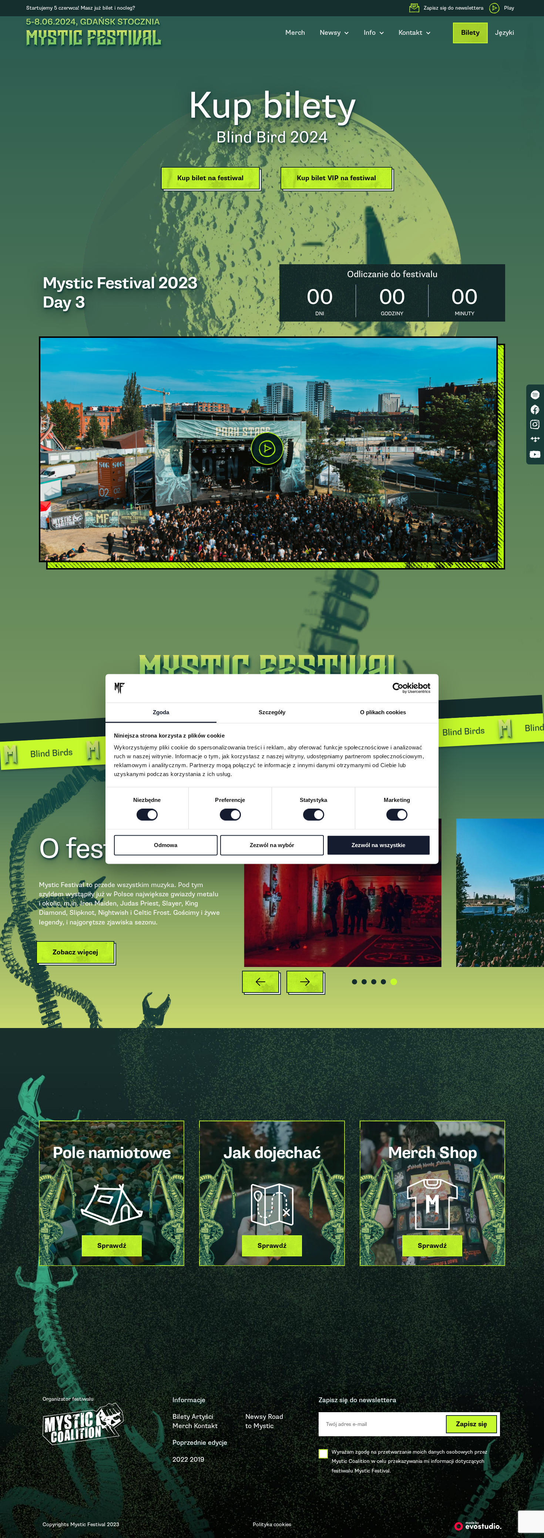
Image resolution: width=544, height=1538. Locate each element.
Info (370, 32)
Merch (295, 32)
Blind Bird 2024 (272, 137)
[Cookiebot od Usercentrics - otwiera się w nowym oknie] (398, 688)
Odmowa (166, 845)
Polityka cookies (272, 1524)
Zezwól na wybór (272, 845)
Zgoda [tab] (161, 712)
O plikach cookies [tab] (383, 712)
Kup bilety (272, 106)
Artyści (202, 1417)
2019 (197, 1459)
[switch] (230, 815)
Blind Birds (74, 751)
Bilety (470, 32)
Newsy (330, 32)
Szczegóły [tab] (272, 712)
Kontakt (206, 1426)
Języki (504, 32)
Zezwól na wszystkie (379, 845)
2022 (180, 1459)
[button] (212, 180)
